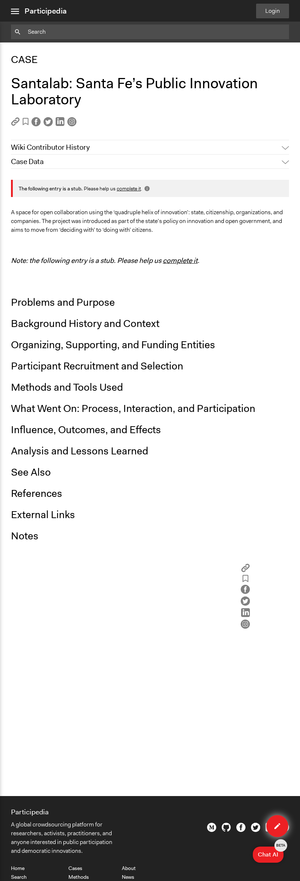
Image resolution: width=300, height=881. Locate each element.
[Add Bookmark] (26, 123)
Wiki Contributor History (50, 147)
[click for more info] (146, 188)
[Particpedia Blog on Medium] (211, 830)
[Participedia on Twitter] (255, 830)
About (129, 868)
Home (18, 868)
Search (19, 877)
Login (272, 11)
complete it (129, 188)
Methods (78, 877)
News (128, 877)
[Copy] (15, 124)
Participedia (46, 11)
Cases (75, 868)
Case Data (27, 161)
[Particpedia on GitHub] (226, 829)
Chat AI (271, 852)
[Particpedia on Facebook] (240, 830)
